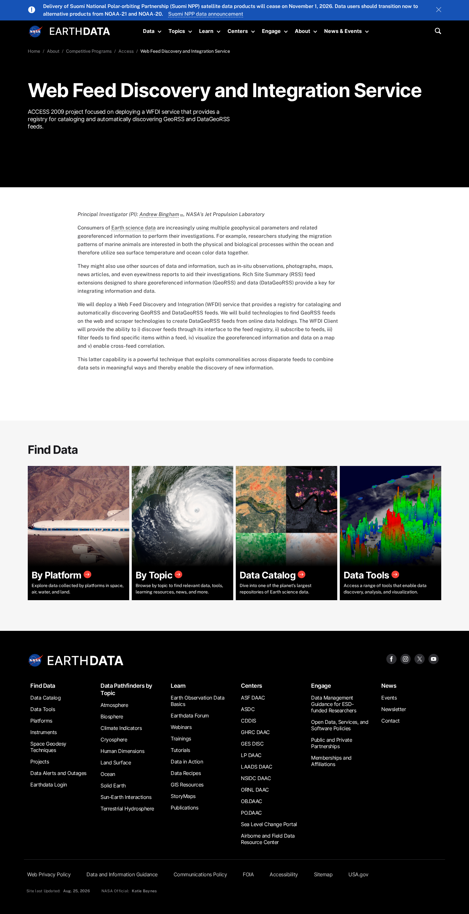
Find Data (42, 685)
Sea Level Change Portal (269, 824)
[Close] (438, 10)
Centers (237, 31)
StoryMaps (183, 796)
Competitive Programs (89, 51)
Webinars (181, 727)
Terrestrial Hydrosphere (127, 808)
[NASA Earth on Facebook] (391, 658)
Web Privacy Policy (49, 874)
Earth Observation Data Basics (197, 700)
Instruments (43, 732)
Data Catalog (45, 697)
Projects (39, 761)
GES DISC (252, 743)
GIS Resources (187, 784)
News (388, 685)
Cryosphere (113, 739)
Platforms (41, 720)
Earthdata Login (48, 784)
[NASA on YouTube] (433, 658)
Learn (206, 31)
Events (389, 697)
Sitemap (323, 874)
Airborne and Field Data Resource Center (268, 839)
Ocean (107, 774)
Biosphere (111, 716)
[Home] (80, 30)
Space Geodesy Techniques (48, 746)
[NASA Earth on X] (419, 658)
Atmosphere (114, 705)
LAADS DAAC (256, 766)
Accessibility (284, 874)
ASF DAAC (253, 697)
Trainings (181, 738)
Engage (271, 31)
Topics (176, 31)
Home (34, 51)
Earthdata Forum (190, 715)
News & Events (343, 31)
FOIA (248, 874)
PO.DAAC (251, 812)
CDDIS (248, 720)
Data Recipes (186, 773)
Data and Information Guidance (122, 874)
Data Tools (42, 709)
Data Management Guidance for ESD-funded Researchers (333, 704)
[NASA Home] (36, 31)
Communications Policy (200, 874)
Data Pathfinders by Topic (126, 689)
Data (148, 31)
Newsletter (393, 709)
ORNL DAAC (255, 789)
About (302, 31)
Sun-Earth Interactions (125, 797)
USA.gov (358, 874)
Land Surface (115, 762)
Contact (390, 720)
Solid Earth (113, 785)
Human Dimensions (122, 751)
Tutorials (180, 750)
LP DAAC (251, 755)
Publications (184, 807)
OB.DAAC (251, 801)
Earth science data (133, 228)
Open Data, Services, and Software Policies (339, 725)
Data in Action (187, 761)
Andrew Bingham (159, 214)
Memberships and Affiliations (331, 761)
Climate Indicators (121, 728)
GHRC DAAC (255, 732)
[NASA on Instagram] (405, 658)
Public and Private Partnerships (331, 743)
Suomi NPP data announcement (205, 14)
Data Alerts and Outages (58, 773)
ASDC (248, 709)
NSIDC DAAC (256, 778)
